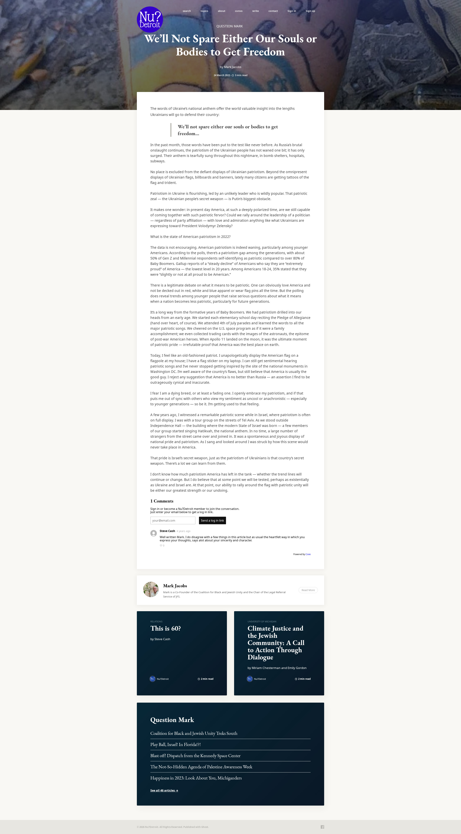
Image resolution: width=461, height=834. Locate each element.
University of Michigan (262, 621)
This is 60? (165, 628)
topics (204, 11)
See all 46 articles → (164, 790)
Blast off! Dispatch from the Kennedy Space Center (195, 755)
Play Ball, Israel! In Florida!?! (175, 744)
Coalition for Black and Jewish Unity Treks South (193, 733)
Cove (308, 554)
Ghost (204, 827)
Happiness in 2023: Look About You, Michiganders (196, 778)
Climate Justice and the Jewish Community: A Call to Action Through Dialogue (276, 642)
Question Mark (172, 719)
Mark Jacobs (175, 586)
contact (273, 11)
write (255, 11)
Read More (308, 590)
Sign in (292, 11)
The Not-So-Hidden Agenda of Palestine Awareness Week (201, 767)
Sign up (310, 11)
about (221, 11)
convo (239, 11)
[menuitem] (187, 10)
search (187, 11)
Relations (156, 621)
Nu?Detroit (163, 678)
